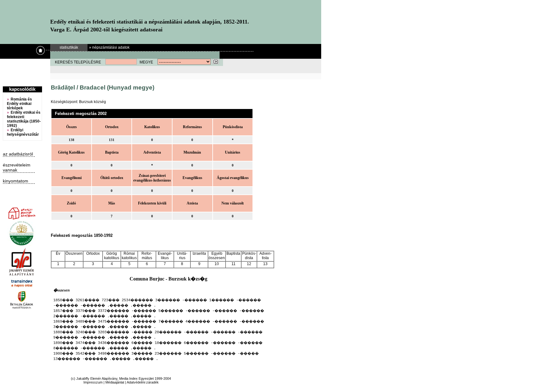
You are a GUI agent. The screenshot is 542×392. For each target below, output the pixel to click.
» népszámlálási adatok (109, 47)
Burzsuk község (92, 102)
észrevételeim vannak (16, 167)
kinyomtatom (15, 180)
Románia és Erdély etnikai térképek (19, 103)
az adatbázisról (18, 153)
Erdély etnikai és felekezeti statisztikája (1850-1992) (24, 119)
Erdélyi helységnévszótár (23, 132)
